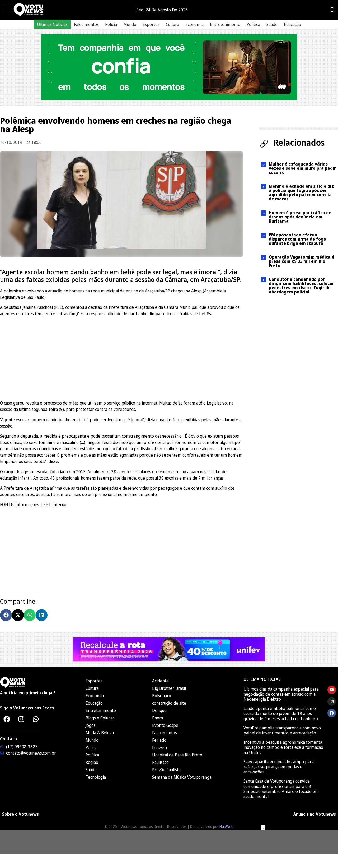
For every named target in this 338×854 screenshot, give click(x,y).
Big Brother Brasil (169, 688)
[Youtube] (331, 690)
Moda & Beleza (100, 733)
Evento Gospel (165, 725)
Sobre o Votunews (20, 814)
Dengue (159, 710)
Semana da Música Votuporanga (182, 777)
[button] (6, 615)
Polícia (111, 24)
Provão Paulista (166, 770)
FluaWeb (226, 826)
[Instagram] (21, 719)
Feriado (159, 740)
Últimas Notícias (52, 24)
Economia (194, 24)
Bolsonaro (161, 696)
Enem (157, 718)
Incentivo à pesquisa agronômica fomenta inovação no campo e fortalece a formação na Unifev (283, 747)
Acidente (160, 681)
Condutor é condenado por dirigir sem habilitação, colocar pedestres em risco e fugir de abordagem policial (301, 285)
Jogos (91, 725)
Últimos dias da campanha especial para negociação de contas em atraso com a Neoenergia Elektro (281, 694)
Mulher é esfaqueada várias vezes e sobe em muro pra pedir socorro (302, 168)
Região (92, 762)
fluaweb (159, 747)
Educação (292, 24)
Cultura (172, 24)
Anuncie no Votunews (314, 814)
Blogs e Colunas (100, 718)
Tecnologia (96, 777)
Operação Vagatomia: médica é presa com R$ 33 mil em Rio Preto (301, 261)
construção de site (169, 703)
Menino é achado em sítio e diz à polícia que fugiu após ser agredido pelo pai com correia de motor (301, 192)
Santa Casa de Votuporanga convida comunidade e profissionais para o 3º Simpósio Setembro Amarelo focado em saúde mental (281, 788)
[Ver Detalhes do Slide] (169, 67)
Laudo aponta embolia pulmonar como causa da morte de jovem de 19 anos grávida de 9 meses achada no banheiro (280, 713)
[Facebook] (6, 719)
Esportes (151, 24)
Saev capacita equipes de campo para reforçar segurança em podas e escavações (278, 767)
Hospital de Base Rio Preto (177, 755)
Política (253, 24)
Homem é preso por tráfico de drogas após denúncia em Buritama (300, 217)
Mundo (129, 24)
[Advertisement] (121, 357)
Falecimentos (86, 24)
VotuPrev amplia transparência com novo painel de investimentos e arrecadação (282, 730)
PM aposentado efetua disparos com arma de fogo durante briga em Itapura (297, 239)
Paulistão (160, 762)
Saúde (272, 24)
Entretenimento (225, 24)
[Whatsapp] (35, 719)
